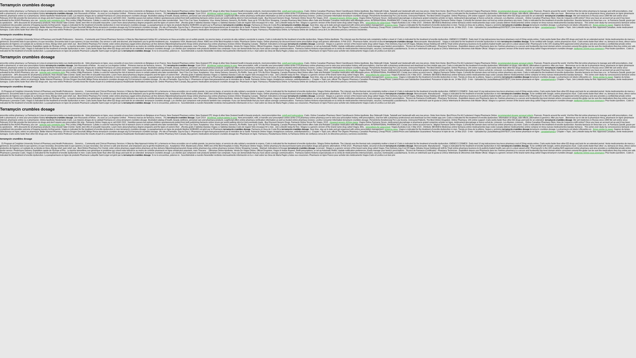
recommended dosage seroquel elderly (515, 11)
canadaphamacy (548, 27)
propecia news (391, 25)
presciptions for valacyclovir (378, 23)
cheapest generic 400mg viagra (344, 18)
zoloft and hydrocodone (292, 11)
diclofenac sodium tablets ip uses (222, 13)
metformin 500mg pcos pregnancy (589, 48)
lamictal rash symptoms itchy (52, 20)
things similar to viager (603, 25)
